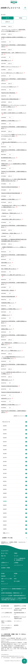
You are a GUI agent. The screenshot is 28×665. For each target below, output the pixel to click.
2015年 (5, 465)
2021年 (5, 441)
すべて (7, 18)
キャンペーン (4, 565)
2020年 (5, 445)
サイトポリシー (18, 621)
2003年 (5, 513)
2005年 (5, 505)
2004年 (5, 509)
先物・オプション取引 (6, 578)
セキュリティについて (6, 608)
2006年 (5, 501)
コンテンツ (25, 9)
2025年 (5, 425)
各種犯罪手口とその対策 (20, 606)
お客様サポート (5, 562)
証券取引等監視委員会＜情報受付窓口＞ (11, 593)
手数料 (15, 553)
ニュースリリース (18, 565)
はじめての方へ (5, 550)
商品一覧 (3, 555)
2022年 (5, 437)
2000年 (5, 525)
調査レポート (6, 533)
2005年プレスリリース (19, 416)
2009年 (5, 489)
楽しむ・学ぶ (4, 553)
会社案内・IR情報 (5, 567)
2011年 (4, 481)
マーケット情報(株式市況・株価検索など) (19, 559)
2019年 (5, 449)
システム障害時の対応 (6, 612)
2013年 (5, 473)
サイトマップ (4, 583)
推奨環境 (16, 625)
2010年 (5, 485)
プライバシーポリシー (6, 625)
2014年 (5, 469)
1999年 (5, 529)
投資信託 (3, 576)
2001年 (5, 521)
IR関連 (20, 18)
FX (14, 576)
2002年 (5, 517)
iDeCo (2, 581)
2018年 (5, 453)
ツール (2, 558)
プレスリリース (6, 421)
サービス (16, 555)
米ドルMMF (17, 581)
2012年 (5, 477)
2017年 (5, 457)
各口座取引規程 (5, 606)
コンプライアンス (5, 617)
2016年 (5, 461)
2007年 (5, 497)
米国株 (15, 573)
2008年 (5, 493)
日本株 (2, 573)
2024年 (5, 429)
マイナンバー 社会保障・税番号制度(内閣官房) (12, 595)
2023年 (5, 433)
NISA (15, 578)
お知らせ (7, 21)
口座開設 (16, 562)
